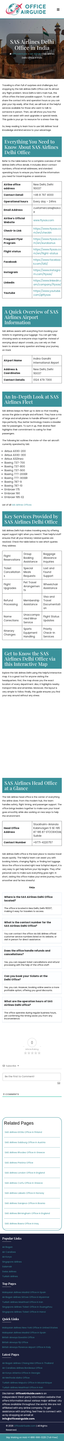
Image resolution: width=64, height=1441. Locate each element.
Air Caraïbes (9, 1251)
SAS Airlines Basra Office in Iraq (22, 1223)
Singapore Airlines (12, 1261)
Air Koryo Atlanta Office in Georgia (21, 1372)
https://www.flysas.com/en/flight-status (47, 251)
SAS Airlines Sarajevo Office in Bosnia (25, 1203)
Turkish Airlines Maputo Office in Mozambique (27, 1382)
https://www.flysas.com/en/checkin (47, 230)
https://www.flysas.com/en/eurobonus (47, 241)
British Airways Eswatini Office (18, 1337)
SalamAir (7, 1266)
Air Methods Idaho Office (16, 1377)
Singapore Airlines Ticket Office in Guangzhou (27, 1306)
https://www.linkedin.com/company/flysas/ (47, 282)
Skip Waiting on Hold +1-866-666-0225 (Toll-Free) (32, 1437)
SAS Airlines (35, 53)
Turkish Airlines (10, 1276)
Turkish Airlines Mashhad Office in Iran (22, 1302)
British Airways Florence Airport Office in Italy (26, 1347)
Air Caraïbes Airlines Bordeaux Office (22, 1367)
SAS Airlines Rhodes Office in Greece (25, 1152)
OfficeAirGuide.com (25, 1425)
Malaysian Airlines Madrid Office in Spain (24, 1292)
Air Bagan (7, 1247)
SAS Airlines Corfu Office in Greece (24, 1182)
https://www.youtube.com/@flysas (47, 293)
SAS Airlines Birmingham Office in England (27, 1213)
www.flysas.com (43, 220)
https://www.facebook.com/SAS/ (47, 262)
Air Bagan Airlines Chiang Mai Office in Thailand (27, 1363)
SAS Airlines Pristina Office (19, 1162)
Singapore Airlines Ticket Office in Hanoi (24, 1311)
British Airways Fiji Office (15, 1342)
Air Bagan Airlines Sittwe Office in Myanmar (25, 1297)
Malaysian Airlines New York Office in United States (30, 1327)
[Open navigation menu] (58, 9)
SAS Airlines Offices (22, 504)
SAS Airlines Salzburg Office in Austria (25, 1142)
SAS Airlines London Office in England (25, 1172)
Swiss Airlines (9, 1271)
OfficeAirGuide (19, 53)
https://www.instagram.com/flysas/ (46, 272)
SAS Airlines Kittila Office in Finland (23, 1132)
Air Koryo (7, 1256)
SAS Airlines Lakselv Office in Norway (24, 1193)
